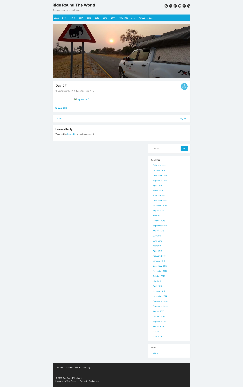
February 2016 (159, 256)
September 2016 (160, 225)
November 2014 (160, 296)
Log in (155, 353)
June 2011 (157, 336)
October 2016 (159, 221)
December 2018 (160, 175)
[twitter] (170, 6)
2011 (113, 18)
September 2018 (160, 180)
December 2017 (160, 200)
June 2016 (157, 241)
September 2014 (160, 301)
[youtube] (179, 6)
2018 (72, 18)
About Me (59, 367)
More (133, 18)
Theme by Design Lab (89, 381)
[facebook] (166, 6)
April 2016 (157, 251)
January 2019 (159, 170)
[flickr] (184, 6)
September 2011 (160, 321)
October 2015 (159, 276)
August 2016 (158, 231)
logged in (71, 134)
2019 (64, 18)
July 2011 (157, 331)
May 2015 (157, 281)
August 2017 (158, 210)
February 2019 (159, 165)
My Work (69, 367)
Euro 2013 (62, 108)
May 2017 (157, 215)
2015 (97, 18)
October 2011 (159, 316)
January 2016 (159, 261)
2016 (89, 18)
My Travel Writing (82, 367)
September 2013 (160, 306)
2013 (105, 18)
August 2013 (158, 311)
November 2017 (160, 205)
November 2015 (160, 271)
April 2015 (157, 286)
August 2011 (158, 326)
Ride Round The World (74, 5)
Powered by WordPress (65, 381)
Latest (56, 18)
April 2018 (157, 185)
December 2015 (160, 266)
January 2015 (159, 291)
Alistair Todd (83, 91)
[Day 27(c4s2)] (81, 99)
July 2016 (157, 236)
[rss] (188, 6)
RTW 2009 (123, 18)
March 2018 (158, 190)
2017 (81, 18)
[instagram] (175, 6)
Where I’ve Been (146, 18)
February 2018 (159, 195)
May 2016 (157, 246)
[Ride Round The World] (121, 51)
